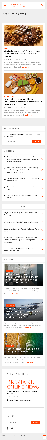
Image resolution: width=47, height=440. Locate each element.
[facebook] (7, 428)
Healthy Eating (9, 96)
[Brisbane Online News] (17, 7)
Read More (25, 67)
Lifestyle (10, 345)
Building (10, 271)
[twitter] (12, 428)
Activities (10, 305)
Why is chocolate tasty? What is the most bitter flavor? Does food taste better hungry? (22, 53)
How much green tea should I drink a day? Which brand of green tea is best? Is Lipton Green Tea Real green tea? (23, 101)
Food (6, 48)
